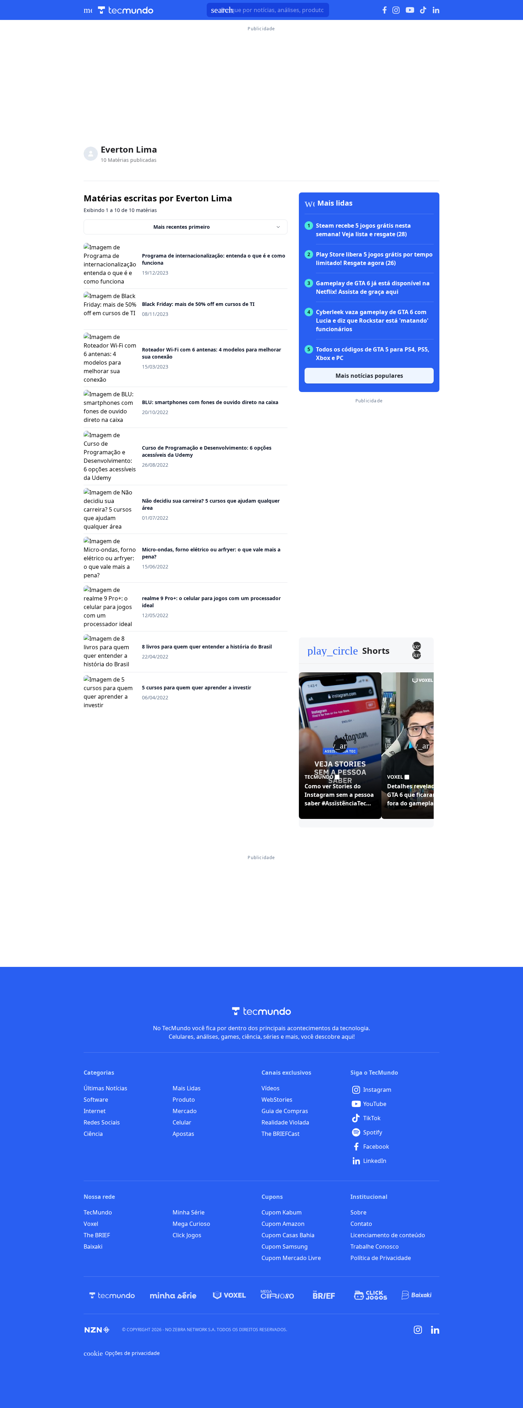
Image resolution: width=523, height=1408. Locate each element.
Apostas (183, 1134)
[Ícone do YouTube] (410, 10)
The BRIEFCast (281, 1134)
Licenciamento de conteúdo (387, 1235)
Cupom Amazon (283, 1224)
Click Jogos (187, 1235)
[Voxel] (229, 1295)
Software (96, 1099)
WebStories (277, 1099)
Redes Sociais (102, 1122)
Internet (95, 1111)
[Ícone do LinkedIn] (436, 10)
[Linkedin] (435, 1330)
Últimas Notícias (105, 1088)
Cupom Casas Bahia (288, 1235)
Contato (361, 1224)
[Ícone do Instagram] (396, 10)
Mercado (185, 1111)
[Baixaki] (417, 1295)
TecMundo (98, 1212)
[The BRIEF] (323, 1295)
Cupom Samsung (285, 1246)
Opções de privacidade (122, 1353)
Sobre (358, 1212)
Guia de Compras (285, 1111)
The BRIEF (97, 1235)
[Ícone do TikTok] (423, 10)
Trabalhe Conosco (374, 1246)
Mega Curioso (191, 1224)
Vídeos (271, 1088)
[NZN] (97, 1329)
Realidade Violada (285, 1122)
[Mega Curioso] (277, 1295)
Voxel (91, 1224)
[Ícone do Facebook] (384, 10)
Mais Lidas (187, 1088)
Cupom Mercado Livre (291, 1258)
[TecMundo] (112, 1295)
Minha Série (189, 1212)
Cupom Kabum (282, 1212)
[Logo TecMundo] (125, 10)
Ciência (93, 1134)
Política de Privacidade (380, 1258)
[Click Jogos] (370, 1295)
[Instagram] (418, 1329)
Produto (184, 1099)
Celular (182, 1122)
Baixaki (93, 1246)
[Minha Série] (173, 1295)
